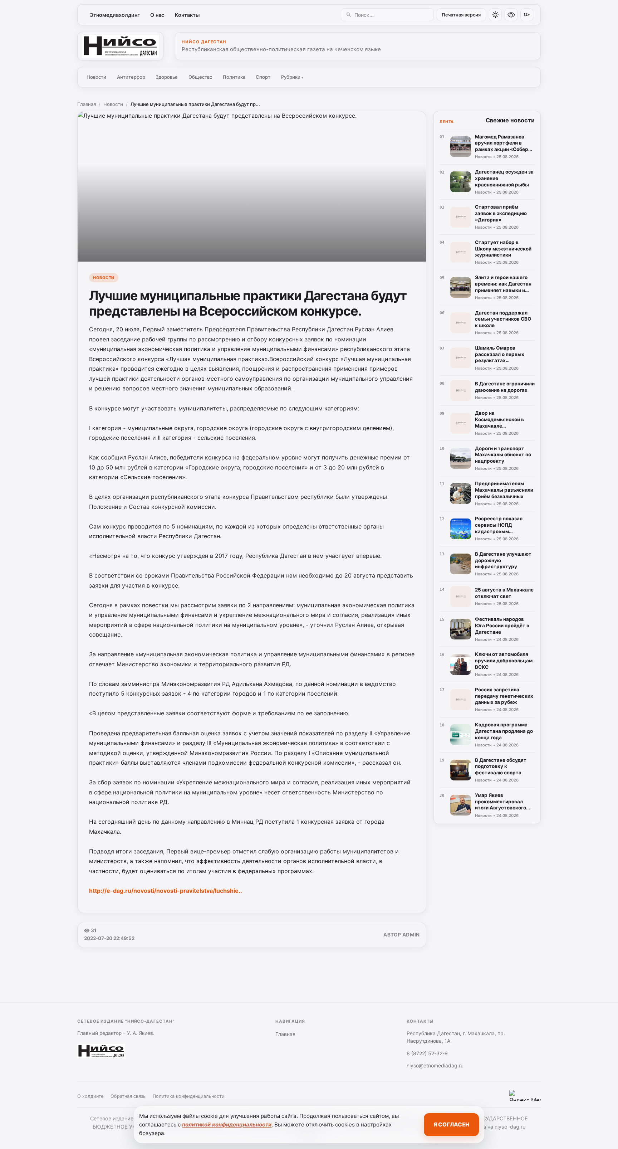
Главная (86, 104)
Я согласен (451, 1124)
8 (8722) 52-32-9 (427, 1053)
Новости (96, 77)
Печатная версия (461, 15)
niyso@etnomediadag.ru (435, 1065)
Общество (200, 77)
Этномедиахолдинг (115, 15)
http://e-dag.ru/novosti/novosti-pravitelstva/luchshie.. (165, 890)
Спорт (263, 77)
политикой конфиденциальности (226, 1124)
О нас (157, 15)
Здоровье (167, 77)
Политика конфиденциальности (189, 1096)
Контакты (187, 15)
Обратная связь (128, 1096)
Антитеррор (131, 77)
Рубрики (292, 77)
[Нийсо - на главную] (120, 46)
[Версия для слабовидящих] (511, 14)
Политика (234, 77)
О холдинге (90, 1096)
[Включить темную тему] (495, 14)
